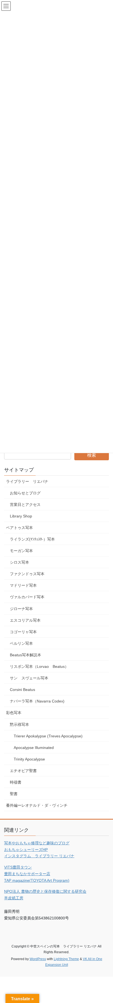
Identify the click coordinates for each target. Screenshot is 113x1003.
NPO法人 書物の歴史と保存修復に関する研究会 (45, 891)
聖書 (14, 794)
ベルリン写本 (21, 643)
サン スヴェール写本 (29, 678)
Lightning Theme (66, 959)
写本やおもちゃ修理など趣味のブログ (36, 843)
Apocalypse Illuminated (34, 747)
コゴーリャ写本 (23, 632)
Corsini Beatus (22, 689)
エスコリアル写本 (25, 620)
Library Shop (21, 516)
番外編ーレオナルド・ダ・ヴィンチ (36, 805)
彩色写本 (13, 712)
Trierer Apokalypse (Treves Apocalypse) (48, 736)
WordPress (38, 959)
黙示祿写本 (19, 724)
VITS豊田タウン (18, 867)
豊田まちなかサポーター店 (27, 874)
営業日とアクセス (25, 504)
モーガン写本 (21, 551)
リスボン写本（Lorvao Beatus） (39, 666)
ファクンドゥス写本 (27, 574)
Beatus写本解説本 (25, 655)
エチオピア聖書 (23, 770)
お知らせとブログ (25, 493)
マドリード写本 (23, 585)
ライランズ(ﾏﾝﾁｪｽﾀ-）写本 (32, 539)
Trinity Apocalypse (29, 759)
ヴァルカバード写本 (27, 597)
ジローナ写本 (21, 609)
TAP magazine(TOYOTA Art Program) (36, 880)
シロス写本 (19, 562)
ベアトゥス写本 (19, 527)
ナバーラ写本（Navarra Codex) (37, 701)
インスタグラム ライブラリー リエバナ (39, 856)
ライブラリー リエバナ (27, 481)
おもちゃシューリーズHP (26, 849)
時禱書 (15, 782)
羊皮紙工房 (13, 898)
